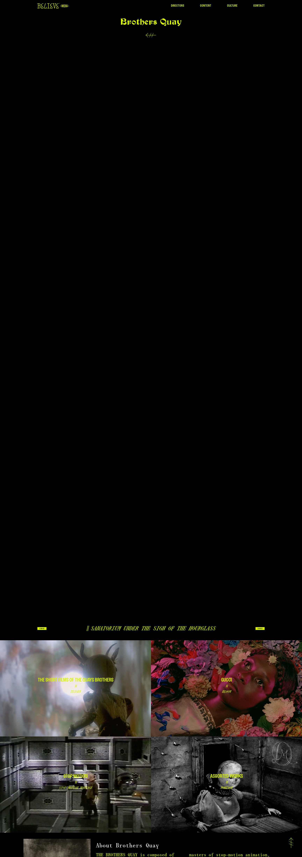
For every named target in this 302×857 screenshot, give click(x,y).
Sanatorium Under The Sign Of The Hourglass (153, 628)
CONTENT (205, 6)
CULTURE (232, 6)
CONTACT (259, 6)
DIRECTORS (177, 6)
